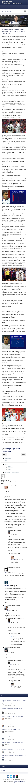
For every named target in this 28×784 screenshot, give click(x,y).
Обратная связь (17, 782)
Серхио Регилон (13, 449)
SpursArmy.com (7, 2)
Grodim (3, 770)
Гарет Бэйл (5, 449)
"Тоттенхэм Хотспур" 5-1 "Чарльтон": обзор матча (12, 742)
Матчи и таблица (6, 11)
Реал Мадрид (8, 448)
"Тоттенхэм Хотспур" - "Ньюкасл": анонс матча (12, 736)
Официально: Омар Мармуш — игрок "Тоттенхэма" (13, 749)
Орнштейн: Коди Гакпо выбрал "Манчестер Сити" (12, 723)
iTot (3, 25)
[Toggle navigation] (25, 11)
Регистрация (7, 461)
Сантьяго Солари (7, 451)
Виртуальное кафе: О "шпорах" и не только (11, 729)
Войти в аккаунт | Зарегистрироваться (14, 7)
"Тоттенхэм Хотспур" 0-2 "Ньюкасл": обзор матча (12, 716)
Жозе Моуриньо (16, 448)
